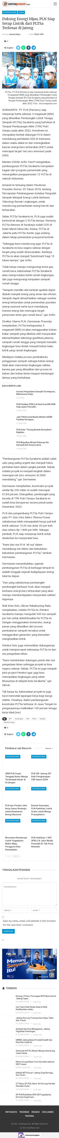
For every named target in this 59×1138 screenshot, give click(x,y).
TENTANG (29, 1116)
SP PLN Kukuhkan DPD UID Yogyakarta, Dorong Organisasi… (33, 1095)
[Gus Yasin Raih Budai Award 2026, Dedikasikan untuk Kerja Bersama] (8, 1010)
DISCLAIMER (48, 1112)
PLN (27, 719)
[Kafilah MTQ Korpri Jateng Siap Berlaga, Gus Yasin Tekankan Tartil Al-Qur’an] (8, 1076)
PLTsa (34, 719)
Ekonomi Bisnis (9, 12)
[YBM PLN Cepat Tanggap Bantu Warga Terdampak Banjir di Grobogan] (16, 763)
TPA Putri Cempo (9, 722)
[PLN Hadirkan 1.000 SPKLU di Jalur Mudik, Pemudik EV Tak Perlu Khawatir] (42, 827)
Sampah (42, 719)
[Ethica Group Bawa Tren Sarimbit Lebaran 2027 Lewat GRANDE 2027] (8, 1065)
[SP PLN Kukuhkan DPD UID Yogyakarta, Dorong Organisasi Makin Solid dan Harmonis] (8, 1097)
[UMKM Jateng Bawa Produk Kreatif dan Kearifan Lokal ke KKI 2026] (8, 1043)
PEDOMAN (24, 1112)
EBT (10, 719)
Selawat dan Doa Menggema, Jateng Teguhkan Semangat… (33, 1030)
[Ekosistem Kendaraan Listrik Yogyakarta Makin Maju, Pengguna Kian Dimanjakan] (16, 827)
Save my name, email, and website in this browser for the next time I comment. (29, 922)
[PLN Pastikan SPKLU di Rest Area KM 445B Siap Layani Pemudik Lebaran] (8, 407)
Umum (21, 12)
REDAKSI (36, 1112)
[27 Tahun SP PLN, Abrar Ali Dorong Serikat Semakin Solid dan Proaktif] (8, 1086)
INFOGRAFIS (11, 1112)
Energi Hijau (19, 719)
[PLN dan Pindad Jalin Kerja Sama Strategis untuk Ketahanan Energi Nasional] (16, 795)
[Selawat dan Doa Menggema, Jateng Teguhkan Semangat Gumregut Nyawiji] (8, 1032)
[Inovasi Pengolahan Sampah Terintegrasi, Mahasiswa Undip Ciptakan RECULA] (8, 394)
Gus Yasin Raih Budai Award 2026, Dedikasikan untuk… (31, 1008)
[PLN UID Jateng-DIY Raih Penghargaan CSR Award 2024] (42, 763)
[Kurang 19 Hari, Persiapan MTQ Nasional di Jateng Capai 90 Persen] (8, 999)
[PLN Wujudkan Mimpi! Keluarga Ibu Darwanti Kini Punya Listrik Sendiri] (8, 445)
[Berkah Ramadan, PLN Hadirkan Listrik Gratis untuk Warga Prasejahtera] (42, 795)
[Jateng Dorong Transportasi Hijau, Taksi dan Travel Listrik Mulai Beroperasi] (8, 1021)
